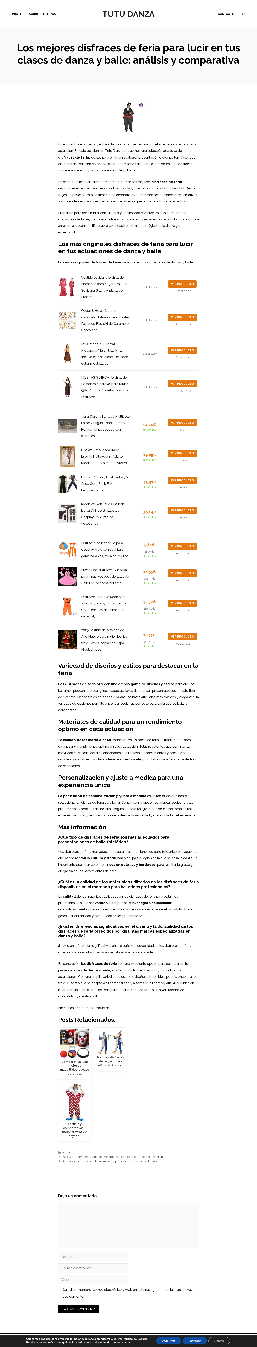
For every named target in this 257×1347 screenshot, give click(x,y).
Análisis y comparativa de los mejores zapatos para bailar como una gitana (113, 1156)
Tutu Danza (128, 14)
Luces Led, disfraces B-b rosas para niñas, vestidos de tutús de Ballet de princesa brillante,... (105, 576)
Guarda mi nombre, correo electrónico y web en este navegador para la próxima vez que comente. (128, 1293)
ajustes (126, 1342)
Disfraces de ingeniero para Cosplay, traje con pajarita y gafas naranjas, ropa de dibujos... (105, 549)
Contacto (226, 14)
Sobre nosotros (42, 14)
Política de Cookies (135, 1339)
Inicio (16, 14)
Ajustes (219, 1341)
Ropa (66, 1152)
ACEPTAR (168, 1341)
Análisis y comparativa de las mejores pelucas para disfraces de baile (110, 1161)
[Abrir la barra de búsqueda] (243, 14)
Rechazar (195, 1341)
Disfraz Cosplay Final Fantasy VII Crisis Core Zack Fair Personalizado (106, 483)
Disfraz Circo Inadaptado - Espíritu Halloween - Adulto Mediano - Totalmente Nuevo (104, 456)
